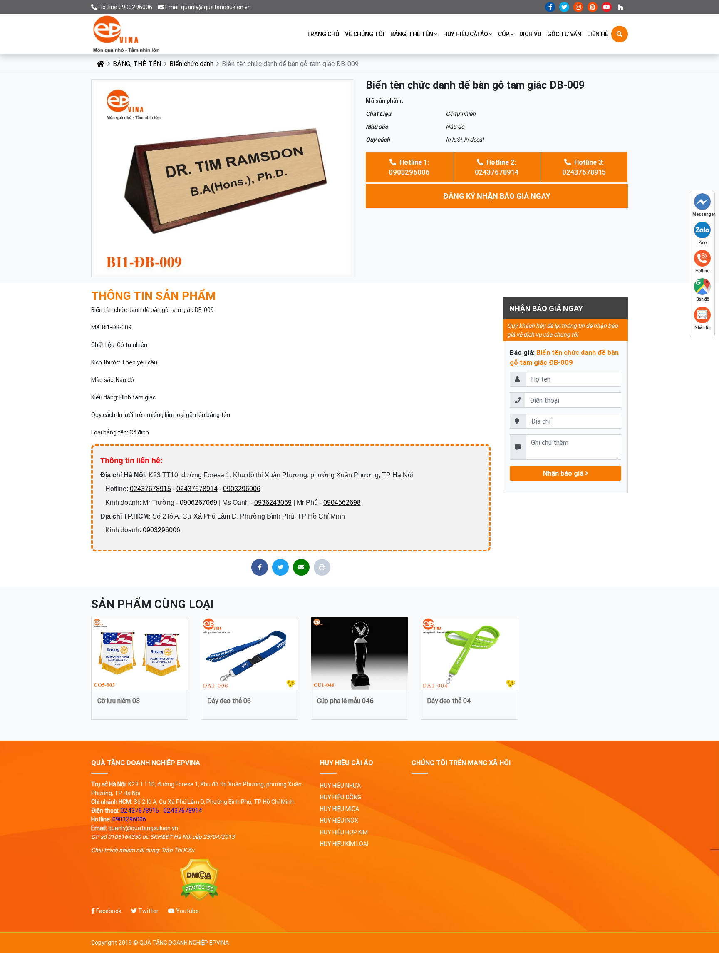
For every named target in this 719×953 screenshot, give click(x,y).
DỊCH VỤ (530, 34)
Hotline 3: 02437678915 (584, 167)
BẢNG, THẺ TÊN (411, 34)
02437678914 (197, 488)
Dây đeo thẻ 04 (449, 700)
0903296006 (241, 488)
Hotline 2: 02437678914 (496, 167)
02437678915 (150, 488)
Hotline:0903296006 (125, 7)
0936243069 (273, 502)
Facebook (108, 911)
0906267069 (198, 502)
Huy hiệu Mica (339, 809)
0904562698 (342, 502)
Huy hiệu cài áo (465, 34)
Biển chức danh (191, 64)
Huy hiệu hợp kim (344, 832)
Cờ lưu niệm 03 (118, 700)
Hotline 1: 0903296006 (409, 167)
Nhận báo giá (564, 473)
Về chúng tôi (364, 34)
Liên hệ (597, 34)
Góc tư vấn (564, 34)
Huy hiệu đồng (340, 797)
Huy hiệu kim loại (344, 844)
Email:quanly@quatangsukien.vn (208, 7)
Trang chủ (322, 34)
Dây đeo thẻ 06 (229, 700)
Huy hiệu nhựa (340, 785)
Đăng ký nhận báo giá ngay (496, 196)
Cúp (503, 34)
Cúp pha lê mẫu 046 (345, 700)
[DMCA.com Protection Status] (199, 880)
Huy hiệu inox (339, 820)
